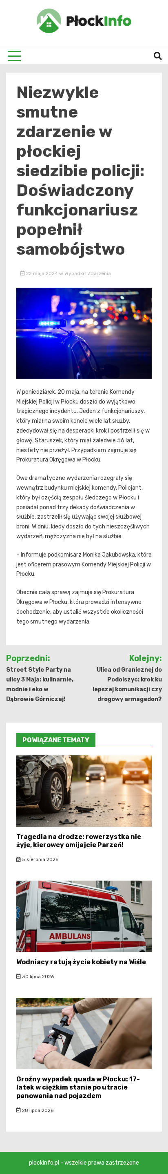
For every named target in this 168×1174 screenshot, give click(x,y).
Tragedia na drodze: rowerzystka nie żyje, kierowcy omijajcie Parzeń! (78, 841)
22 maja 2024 (42, 273)
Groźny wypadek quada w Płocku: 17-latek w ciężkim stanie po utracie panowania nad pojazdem (78, 1087)
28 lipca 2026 (37, 1110)
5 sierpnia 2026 (39, 859)
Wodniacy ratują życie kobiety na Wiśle (81, 962)
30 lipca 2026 (37, 976)
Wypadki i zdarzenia (87, 273)
